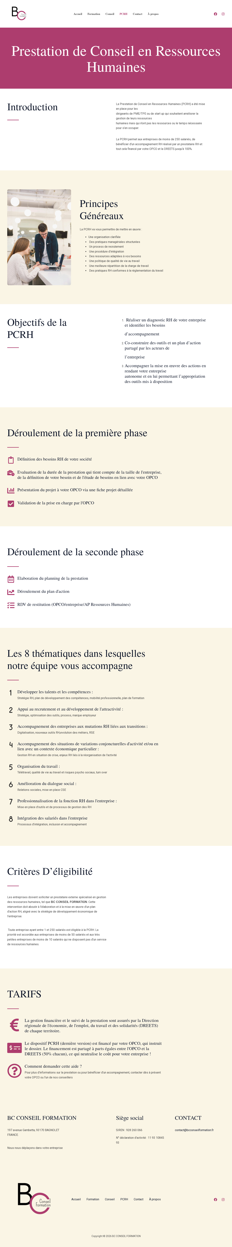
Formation (94, 14)
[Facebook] (215, 14)
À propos (153, 14)
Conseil (109, 14)
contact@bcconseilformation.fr (194, 1130)
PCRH (123, 14)
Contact (137, 14)
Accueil (78, 14)
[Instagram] (223, 14)
